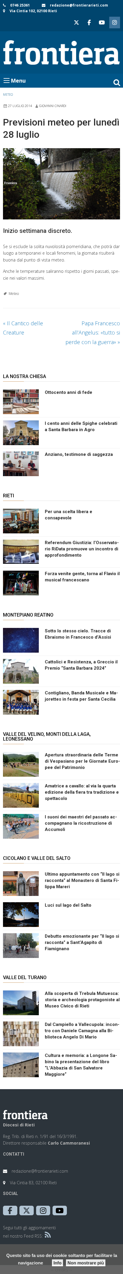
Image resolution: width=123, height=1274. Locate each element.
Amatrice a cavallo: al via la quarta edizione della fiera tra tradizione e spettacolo (82, 792)
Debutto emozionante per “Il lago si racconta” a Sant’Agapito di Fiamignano (82, 942)
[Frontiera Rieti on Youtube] (101, 22)
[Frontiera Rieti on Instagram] (114, 22)
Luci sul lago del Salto (68, 905)
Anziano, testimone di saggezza (79, 454)
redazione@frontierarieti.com (79, 5)
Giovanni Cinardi (52, 106)
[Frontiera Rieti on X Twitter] (76, 22)
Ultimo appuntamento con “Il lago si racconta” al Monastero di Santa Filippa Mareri (82, 880)
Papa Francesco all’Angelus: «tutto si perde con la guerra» (92, 333)
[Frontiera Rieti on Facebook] (89, 22)
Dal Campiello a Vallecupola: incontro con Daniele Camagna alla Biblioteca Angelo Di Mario (82, 1031)
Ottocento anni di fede (68, 392)
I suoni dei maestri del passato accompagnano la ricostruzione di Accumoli (81, 823)
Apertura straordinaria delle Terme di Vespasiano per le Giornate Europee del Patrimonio (82, 761)
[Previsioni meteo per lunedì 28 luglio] (61, 183)
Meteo (8, 94)
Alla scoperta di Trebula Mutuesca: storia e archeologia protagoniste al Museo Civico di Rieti (82, 1000)
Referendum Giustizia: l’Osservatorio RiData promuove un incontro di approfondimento (82, 549)
